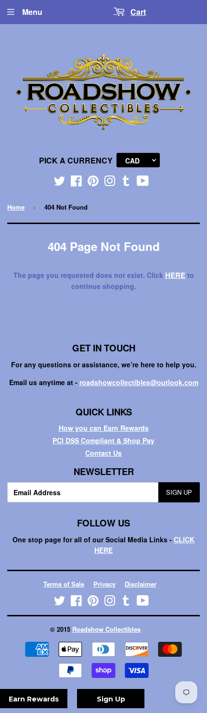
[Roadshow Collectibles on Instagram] (110, 183)
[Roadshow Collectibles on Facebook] (76, 183)
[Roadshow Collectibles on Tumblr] (126, 183)
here (175, 275)
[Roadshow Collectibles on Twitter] (59, 183)
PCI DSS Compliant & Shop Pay (103, 440)
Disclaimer (140, 583)
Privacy (104, 583)
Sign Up (179, 492)
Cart (138, 11)
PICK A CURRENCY (76, 160)
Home (16, 207)
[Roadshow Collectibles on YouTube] (143, 183)
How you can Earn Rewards (104, 428)
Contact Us (103, 453)
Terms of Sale (63, 583)
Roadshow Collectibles (106, 629)
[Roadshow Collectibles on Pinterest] (93, 183)
